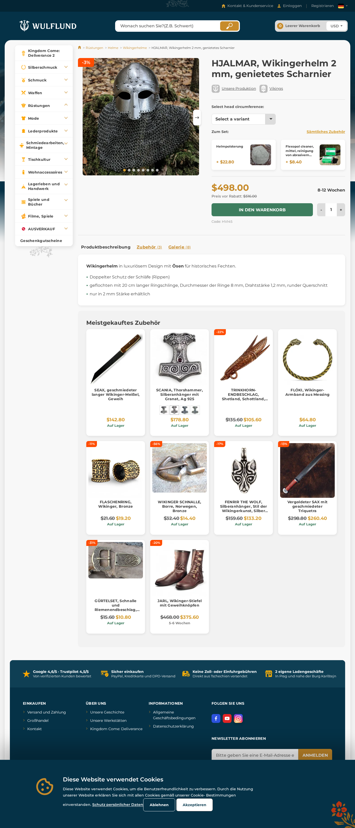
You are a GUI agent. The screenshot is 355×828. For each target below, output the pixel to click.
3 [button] (133, 170)
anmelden (315, 755)
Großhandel (38, 720)
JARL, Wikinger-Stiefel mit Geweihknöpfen (179, 603)
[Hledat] (229, 26)
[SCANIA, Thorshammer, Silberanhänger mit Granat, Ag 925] (174, 410)
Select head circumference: (238, 107)
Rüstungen (94, 48)
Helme (113, 48)
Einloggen (292, 5)
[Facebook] (216, 718)
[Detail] (260, 154)
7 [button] (152, 170)
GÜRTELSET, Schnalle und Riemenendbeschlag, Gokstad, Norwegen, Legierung (116, 609)
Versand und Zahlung (46, 712)
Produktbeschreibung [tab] (105, 247)
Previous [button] (84, 117)
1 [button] (124, 170)
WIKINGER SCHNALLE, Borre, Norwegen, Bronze (179, 506)
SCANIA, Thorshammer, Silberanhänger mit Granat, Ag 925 (179, 394)
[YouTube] (227, 718)
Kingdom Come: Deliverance (116, 729)
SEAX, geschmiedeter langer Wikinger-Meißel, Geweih (116, 394)
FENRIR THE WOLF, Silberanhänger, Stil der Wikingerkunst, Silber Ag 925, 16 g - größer (243, 508)
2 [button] (129, 170)
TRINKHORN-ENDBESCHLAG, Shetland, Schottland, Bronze (243, 396)
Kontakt (34, 729)
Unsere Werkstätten (108, 720)
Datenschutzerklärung (173, 726)
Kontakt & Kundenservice (250, 5)
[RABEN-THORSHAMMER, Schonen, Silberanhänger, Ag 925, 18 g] (164, 410)
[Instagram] (238, 718)
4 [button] (138, 170)
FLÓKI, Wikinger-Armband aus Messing (307, 392)
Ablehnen (159, 804)
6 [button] (147, 170)
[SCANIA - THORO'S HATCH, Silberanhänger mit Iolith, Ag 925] (184, 410)
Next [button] (197, 117)
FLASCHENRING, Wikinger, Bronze (115, 504)
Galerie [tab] (179, 247)
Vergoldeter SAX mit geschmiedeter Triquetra (307, 506)
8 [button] (157, 170)
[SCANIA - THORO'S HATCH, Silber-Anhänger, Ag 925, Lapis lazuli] (195, 410)
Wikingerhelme (135, 48)
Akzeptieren (194, 804)
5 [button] (143, 170)
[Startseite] (80, 48)
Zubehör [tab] (149, 247)
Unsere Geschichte (107, 712)
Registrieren (322, 5)
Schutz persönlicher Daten (117, 804)
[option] (140, 117)
